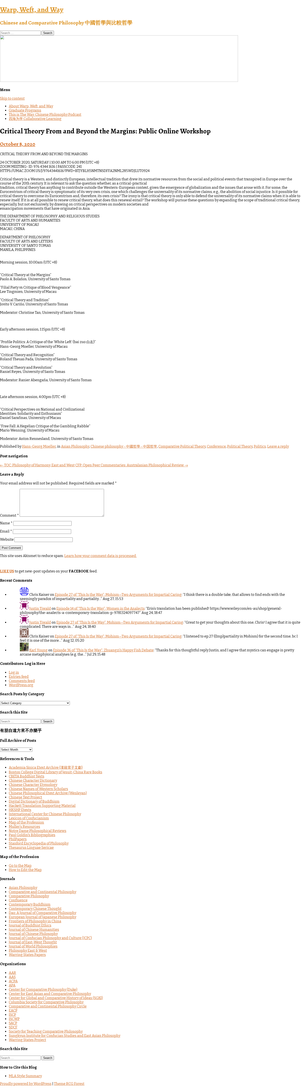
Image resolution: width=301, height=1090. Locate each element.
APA (12, 985)
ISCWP (14, 1019)
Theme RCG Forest (69, 1084)
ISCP (12, 1015)
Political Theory (240, 446)
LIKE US (7, 571)
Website (7, 539)
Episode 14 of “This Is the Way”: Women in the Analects (100, 608)
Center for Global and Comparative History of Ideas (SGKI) (56, 998)
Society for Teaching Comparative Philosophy (46, 1031)
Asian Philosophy (75, 446)
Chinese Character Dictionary (33, 780)
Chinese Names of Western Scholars (38, 789)
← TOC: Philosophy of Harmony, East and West (37, 465)
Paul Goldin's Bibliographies (32, 835)
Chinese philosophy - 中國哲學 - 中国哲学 (124, 446)
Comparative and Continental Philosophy (42, 892)
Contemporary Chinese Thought (35, 909)
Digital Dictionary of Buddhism (34, 801)
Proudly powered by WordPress (26, 1084)
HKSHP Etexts (20, 810)
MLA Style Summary (25, 1076)
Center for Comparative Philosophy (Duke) (43, 989)
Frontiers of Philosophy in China (35, 921)
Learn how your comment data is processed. (100, 556)
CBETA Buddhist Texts (26, 776)
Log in (14, 672)
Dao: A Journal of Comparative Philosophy (42, 913)
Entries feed (19, 677)
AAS (12, 977)
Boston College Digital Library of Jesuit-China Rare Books (55, 772)
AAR (12, 973)
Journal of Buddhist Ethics (30, 925)
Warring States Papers (27, 955)
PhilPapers (18, 839)
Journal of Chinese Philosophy (33, 934)
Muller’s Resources (24, 827)
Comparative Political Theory (182, 446)
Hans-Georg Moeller (39, 446)
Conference (216, 446)
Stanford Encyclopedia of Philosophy (39, 843)
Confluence (18, 900)
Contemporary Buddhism (29, 904)
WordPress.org (21, 685)
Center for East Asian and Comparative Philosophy (50, 994)
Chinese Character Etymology (33, 785)
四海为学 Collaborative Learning (35, 119)
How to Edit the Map (25, 870)
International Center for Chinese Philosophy (45, 814)
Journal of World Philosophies (33, 946)
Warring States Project (27, 1040)
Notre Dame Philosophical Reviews (37, 831)
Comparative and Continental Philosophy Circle (48, 1006)
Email (6, 531)
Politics (260, 446)
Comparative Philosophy (29, 896)
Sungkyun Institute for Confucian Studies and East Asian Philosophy (64, 1036)
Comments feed (22, 681)
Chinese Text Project (25, 797)
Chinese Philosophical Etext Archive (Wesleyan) (48, 793)
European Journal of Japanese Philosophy (42, 917)
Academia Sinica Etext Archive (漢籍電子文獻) (46, 767)
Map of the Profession (26, 822)
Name (6, 523)
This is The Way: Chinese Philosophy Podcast (45, 114)
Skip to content (12, 98)
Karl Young (38, 650)
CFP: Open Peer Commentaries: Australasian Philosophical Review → (131, 465)
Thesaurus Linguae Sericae (31, 847)
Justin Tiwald (40, 608)
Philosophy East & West (28, 950)
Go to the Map (20, 866)
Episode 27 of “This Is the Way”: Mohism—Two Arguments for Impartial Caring (118, 595)
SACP (13, 1023)
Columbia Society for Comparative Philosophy (46, 1002)
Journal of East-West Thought (33, 942)
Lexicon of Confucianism (29, 818)
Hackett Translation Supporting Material (42, 806)
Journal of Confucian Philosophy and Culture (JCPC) (50, 938)
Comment (9, 515)
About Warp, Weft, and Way (31, 106)
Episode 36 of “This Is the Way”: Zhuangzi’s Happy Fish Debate (103, 650)
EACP (13, 1010)
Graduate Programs (25, 110)
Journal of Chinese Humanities (34, 929)
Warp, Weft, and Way (31, 9)
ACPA (13, 981)
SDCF (13, 1027)
